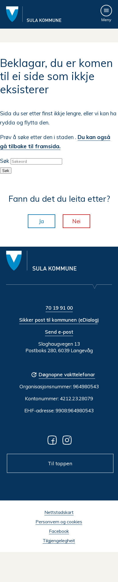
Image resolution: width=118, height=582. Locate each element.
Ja (41, 221)
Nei (76, 221)
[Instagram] (68, 439)
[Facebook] (53, 439)
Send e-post (59, 332)
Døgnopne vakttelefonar (67, 374)
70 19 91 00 (59, 308)
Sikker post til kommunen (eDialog (58, 320)
